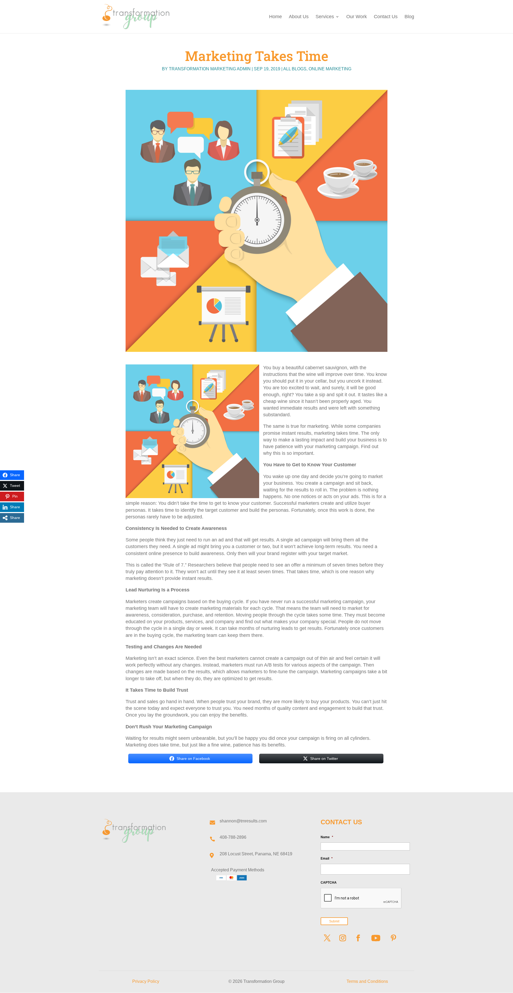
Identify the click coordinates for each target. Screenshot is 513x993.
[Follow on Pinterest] (393, 938)
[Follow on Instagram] (342, 938)
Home (275, 17)
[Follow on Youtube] (376, 938)
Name (327, 837)
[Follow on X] (327, 938)
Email (327, 858)
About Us (299, 17)
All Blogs (294, 69)
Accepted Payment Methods (237, 870)
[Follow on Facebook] (358, 938)
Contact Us (386, 17)
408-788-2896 (233, 837)
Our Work (356, 17)
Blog (409, 17)
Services (325, 17)
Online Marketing (330, 69)
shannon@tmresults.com (243, 821)
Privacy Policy (145, 981)
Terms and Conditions (367, 981)
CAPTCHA (329, 882)
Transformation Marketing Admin (210, 69)
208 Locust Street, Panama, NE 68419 (256, 854)
